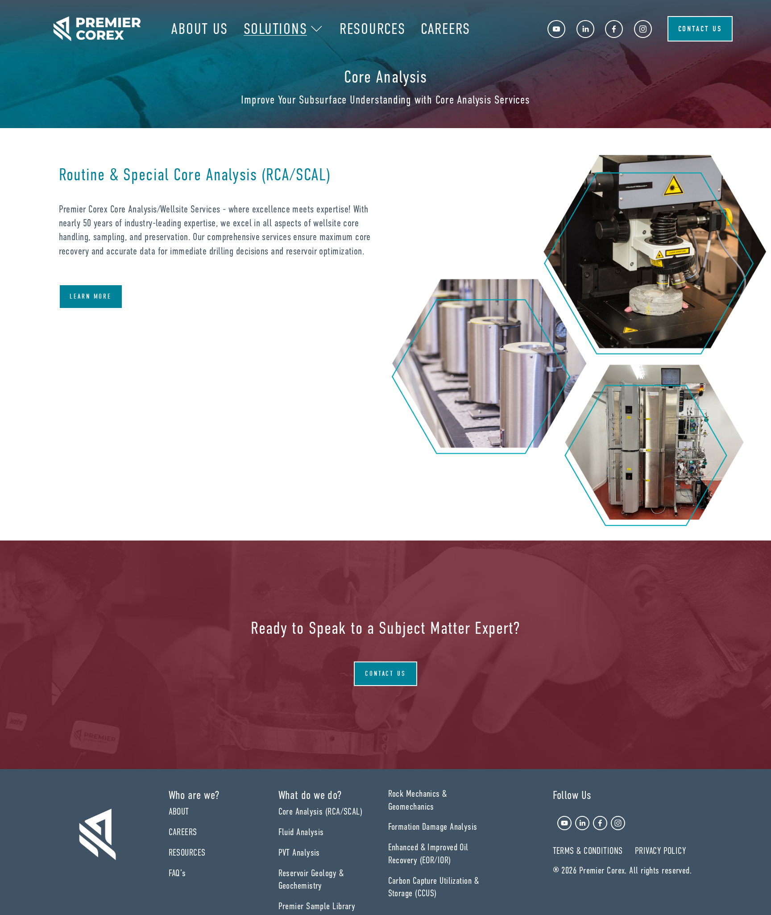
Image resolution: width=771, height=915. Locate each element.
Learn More (91, 296)
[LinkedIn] (585, 29)
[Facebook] (614, 29)
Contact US (385, 674)
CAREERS (445, 28)
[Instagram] (643, 29)
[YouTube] (556, 29)
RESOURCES (373, 28)
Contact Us (700, 29)
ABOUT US (199, 28)
